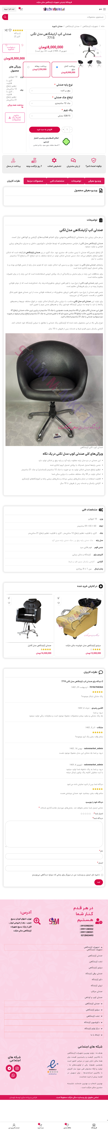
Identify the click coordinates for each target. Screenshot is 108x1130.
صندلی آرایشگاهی (72, 26)
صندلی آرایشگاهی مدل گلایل (39, 645)
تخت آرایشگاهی (95, 961)
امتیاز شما (98, 814)
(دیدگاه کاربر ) (17, 35)
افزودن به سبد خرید (44, 129)
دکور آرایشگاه (97, 979)
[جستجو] (5, 17)
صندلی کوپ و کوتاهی (93, 997)
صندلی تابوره (57, 26)
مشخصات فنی (57, 181)
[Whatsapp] (13, 1075)
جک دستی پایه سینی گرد (62, 540)
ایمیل (100, 863)
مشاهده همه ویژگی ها (15, 106)
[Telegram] (9, 1068)
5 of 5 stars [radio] (81, 814)
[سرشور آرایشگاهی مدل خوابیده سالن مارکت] (79, 618)
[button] (100, 45)
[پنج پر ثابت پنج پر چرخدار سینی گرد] (51, 91)
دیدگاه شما (98, 818)
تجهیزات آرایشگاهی (90, 26)
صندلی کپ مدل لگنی (82, 301)
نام (101, 851)
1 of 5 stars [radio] (90, 814)
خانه (102, 26)
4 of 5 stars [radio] (84, 814)
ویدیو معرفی (94, 181)
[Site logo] (54, 9)
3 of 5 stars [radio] (86, 814)
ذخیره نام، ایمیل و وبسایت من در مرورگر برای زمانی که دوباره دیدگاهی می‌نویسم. (66, 874)
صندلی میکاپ (96, 991)
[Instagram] (17, 1068)
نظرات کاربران (13, 181)
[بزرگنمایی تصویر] (97, 53)
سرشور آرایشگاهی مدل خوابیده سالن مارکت (83, 645)
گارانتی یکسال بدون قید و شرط (81, 561)
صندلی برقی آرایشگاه (94, 973)
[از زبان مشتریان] (73, 160)
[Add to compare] (6, 30)
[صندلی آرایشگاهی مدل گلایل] (29, 618)
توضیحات (76, 181)
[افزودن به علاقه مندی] (10, 30)
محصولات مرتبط (35, 181)
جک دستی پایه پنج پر (84, 540)
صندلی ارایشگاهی (33, 252)
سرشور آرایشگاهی (95, 967)
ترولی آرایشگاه (96, 985)
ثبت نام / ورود (9, 9)
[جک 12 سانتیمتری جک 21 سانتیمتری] (51, 103)
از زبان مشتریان (73, 166)
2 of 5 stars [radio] (88, 814)
